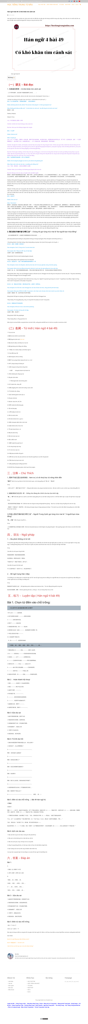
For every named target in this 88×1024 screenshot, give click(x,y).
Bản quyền (11, 985)
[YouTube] (79, 1)
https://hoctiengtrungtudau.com (21, 956)
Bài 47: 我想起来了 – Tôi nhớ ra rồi (15, 942)
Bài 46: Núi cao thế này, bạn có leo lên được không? (20, 946)
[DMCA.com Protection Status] (44, 1019)
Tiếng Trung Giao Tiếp (17, 1005)
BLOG (29, 992)
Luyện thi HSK (10, 1003)
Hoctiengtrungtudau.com (74, 1015)
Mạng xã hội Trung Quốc (64, 1003)
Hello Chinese (39, 1005)
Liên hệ (10, 983)
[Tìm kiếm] (80, 4)
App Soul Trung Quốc (49, 1005)
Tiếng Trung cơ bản (21, 1003)
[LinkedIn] (77, 1)
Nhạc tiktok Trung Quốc (27, 1007)
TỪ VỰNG (30, 985)
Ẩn (13, 77)
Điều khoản (11, 989)
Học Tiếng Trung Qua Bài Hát (72, 1005)
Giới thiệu (10, 981)
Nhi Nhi (17, 954)
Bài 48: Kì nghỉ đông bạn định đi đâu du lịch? (18, 939)
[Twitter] (71, 1)
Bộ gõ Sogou (74, 1003)
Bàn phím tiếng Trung (32, 1003)
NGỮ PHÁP (30, 987)
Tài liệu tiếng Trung (29, 1005)
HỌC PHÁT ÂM (31, 981)
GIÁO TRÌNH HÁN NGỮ (33, 983)
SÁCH (29, 989)
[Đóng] (82, 4)
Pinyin (41, 1003)
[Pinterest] (74, 1)
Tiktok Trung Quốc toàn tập (42, 1007)
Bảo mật (10, 987)
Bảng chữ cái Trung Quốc (50, 1003)
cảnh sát (22, 339)
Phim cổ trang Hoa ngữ (14, 1007)
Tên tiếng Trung (60, 1005)
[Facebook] (69, 1)
